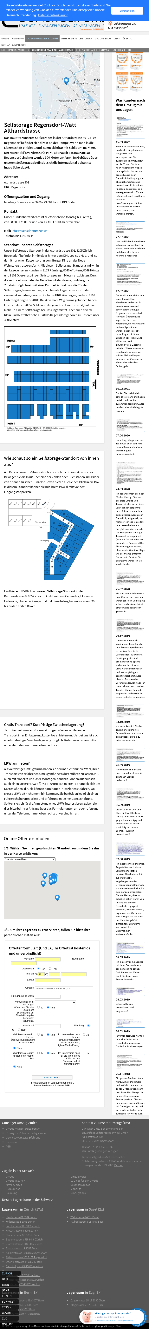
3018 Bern (23, 1314)
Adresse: (29, 988)
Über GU (127, 38)
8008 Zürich (20, 1221)
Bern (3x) (31, 1292)
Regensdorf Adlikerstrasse (93, 50)
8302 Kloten (24, 1262)
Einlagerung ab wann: (22, 996)
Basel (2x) (96, 1209)
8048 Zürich (24, 1239)
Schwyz (7, 1301)
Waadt (7, 1313)
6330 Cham (88, 1300)
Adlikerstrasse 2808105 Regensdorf (122, 25)
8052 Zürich (24, 1244)
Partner (118, 1165)
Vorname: (29, 958)
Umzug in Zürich (15, 1180)
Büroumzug (13, 1189)
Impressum (12, 1142)
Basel (6, 1279)
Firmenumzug (14, 1184)
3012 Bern (20, 1309)
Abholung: (79, 1025)
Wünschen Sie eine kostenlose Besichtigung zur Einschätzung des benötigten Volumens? (24, 1014)
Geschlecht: (28, 968)
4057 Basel (87, 1221)
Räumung (11, 1193)
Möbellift (75, 1189)
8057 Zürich (22, 1248)
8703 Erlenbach (23, 1275)
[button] (45, 876)
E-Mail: (30, 979)
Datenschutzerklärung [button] (53, 15)
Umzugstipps (78, 1193)
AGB (8, 1146)
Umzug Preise (78, 1176)
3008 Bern (22, 1305)
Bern (5, 1284)
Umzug (5, 38)
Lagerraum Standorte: (15, 50)
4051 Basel (84, 1217)
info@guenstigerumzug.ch (30, 231)
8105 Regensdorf (26, 1253)
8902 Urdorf (25, 1279)
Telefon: (30, 973)
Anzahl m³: (28, 1025)
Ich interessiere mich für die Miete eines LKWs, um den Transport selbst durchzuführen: (69, 1058)
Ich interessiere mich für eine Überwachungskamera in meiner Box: (22, 1038)
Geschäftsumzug (80, 1184)
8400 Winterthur (24, 1266)
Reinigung (18, 38)
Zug (5, 1318)
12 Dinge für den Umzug (84, 1180)
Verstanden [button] (127, 10)
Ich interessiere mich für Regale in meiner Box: (23, 1056)
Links (116, 38)
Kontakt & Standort (13, 45)
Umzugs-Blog (103, 38)
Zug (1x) (95, 1292)
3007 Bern (25, 1300)
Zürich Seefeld (122, 50)
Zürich (7, 1273)
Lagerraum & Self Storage (42, 38)
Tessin (6, 1307)
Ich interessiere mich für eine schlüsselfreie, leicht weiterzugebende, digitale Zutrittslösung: (68, 1040)
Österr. (7, 1324)
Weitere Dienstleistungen (76, 38)
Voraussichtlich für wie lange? (24, 1003)
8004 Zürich (21, 1217)
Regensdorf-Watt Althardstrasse (52, 50)
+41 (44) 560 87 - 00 (102, 1147)
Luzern (7, 1296)
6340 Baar (86, 1305)
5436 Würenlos (23, 1284)
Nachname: (78, 958)
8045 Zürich (23, 1235)
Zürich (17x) (33, 1209)
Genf (5, 1290)
